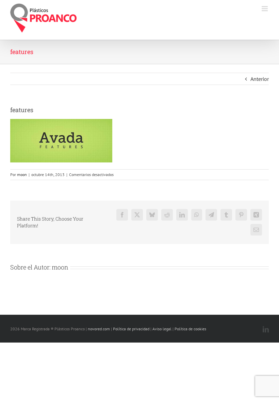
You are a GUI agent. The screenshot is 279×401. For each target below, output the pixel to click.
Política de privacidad (131, 328)
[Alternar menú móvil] (265, 8)
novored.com (99, 328)
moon (22, 174)
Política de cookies (190, 328)
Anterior (259, 78)
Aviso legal (161, 328)
